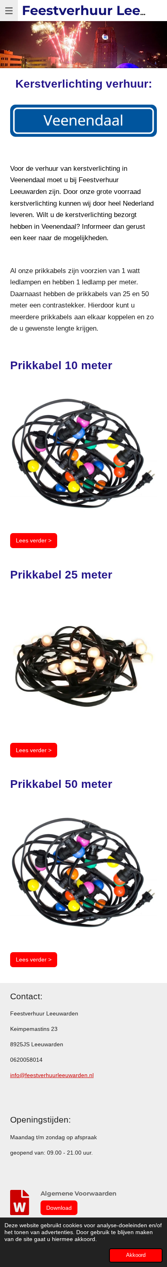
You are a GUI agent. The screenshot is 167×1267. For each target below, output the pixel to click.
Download (59, 1208)
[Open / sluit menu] (9, 10)
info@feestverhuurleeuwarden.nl (52, 1075)
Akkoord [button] (136, 1255)
